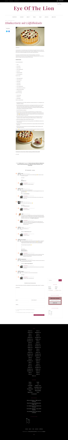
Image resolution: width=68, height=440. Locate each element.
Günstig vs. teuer (58, 290)
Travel (38, 392)
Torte (42, 164)
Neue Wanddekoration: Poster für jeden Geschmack (34, 412)
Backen (10, 20)
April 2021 (30, 335)
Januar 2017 (30, 367)
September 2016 (30, 370)
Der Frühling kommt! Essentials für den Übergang (34, 406)
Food (13, 20)
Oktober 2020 (37, 339)
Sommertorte (38, 164)
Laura (22, 173)
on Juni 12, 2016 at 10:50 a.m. (31, 208)
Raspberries (31, 164)
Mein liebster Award (57, 292)
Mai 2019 (38, 350)
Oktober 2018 (30, 355)
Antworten (32, 173)
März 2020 (30, 344)
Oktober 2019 (30, 347)
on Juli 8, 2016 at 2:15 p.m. (27, 271)
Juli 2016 (30, 372)
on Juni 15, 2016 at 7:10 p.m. (27, 227)
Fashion (49, 288)
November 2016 (30, 369)
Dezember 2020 (38, 337)
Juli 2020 (38, 340)
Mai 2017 (30, 364)
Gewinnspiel (50, 290)
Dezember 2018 (30, 354)
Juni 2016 (38, 372)
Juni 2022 (38, 330)
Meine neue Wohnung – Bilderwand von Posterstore (34, 401)
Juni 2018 (38, 357)
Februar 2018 (38, 359)
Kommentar (18, 287)
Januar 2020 (30, 345)
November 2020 (30, 339)
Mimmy (22, 271)
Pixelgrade (43, 431)
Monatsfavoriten (30, 388)
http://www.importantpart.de (29, 263)
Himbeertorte (42, 163)
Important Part (23, 259)
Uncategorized (34, 393)
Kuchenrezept (22, 164)
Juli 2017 (30, 362)
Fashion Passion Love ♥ (28, 231)
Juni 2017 (38, 362)
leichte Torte (27, 164)
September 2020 (30, 340)
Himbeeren (37, 163)
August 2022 (30, 330)
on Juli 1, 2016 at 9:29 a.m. (29, 259)
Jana (22, 201)
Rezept (35, 164)
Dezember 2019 (38, 345)
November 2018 (38, 354)
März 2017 (30, 365)
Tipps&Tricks (30, 392)
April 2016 (38, 374)
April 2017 (38, 364)
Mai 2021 (37, 334)
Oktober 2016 (38, 369)
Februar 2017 (38, 365)
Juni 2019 (30, 350)
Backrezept (33, 163)
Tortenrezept (30, 165)
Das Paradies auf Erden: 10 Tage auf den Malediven (34, 409)
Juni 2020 (30, 342)
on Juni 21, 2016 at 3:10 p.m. (29, 239)
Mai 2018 (30, 359)
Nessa (22, 188)
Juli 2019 (37, 349)
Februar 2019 (30, 352)
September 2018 (38, 355)
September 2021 (38, 332)
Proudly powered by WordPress (32, 431)
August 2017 (38, 360)
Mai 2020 (38, 342)
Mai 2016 (30, 374)
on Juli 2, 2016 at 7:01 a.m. (31, 265)
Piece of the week (38, 388)
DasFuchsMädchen (26, 193)
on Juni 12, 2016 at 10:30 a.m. (26, 201)
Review (30, 390)
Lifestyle (49, 291)
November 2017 (30, 360)
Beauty (56, 286)
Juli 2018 (30, 357)
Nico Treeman (23, 239)
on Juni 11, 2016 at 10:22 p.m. (26, 173)
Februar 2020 (38, 344)
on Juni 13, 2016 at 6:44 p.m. (31, 220)
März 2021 (38, 335)
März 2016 (34, 375)
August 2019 (30, 349)
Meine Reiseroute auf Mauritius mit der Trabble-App (34, 404)
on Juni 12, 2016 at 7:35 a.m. (26, 188)
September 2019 (38, 347)
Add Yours (33, 170)
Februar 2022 (30, 332)
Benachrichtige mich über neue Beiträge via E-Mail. (25, 312)
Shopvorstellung (38, 390)
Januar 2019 (38, 352)
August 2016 (38, 370)
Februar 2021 (30, 337)
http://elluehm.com (23, 180)
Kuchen (18, 164)
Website (17, 304)
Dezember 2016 (38, 367)
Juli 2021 (30, 334)
